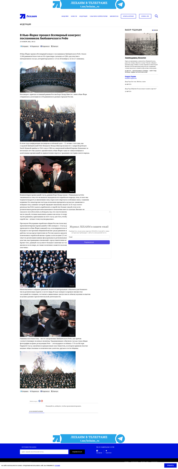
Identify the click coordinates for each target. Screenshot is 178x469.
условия (57, 465)
